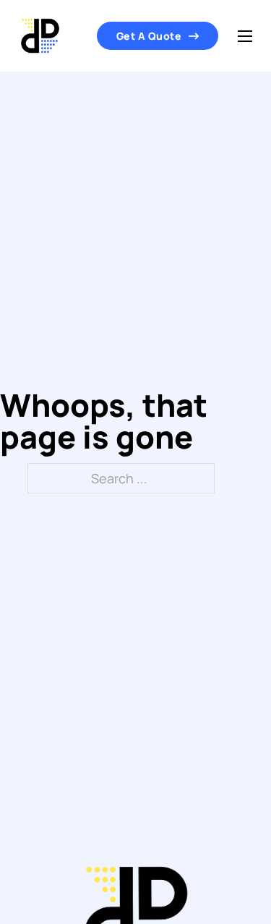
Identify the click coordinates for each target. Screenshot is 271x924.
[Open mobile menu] (245, 36)
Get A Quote (149, 36)
